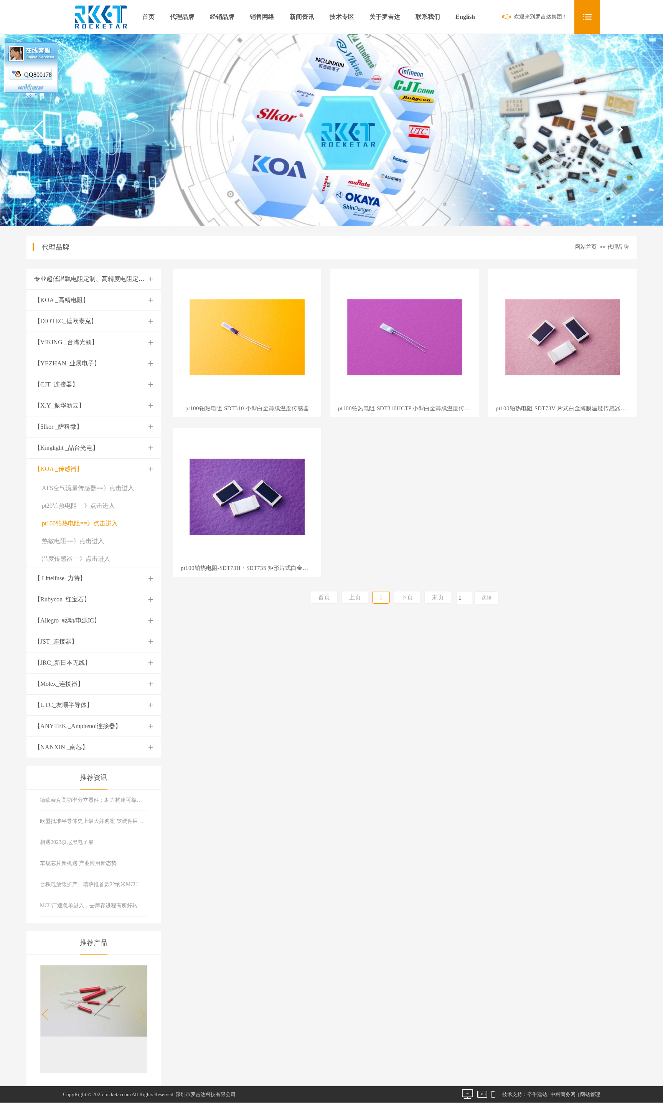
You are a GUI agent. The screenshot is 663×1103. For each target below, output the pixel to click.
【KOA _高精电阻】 (61, 300)
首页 (148, 16)
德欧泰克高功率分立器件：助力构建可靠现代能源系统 (93, 800)
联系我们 (428, 16)
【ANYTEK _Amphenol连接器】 (77, 726)
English (465, 16)
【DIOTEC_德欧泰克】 (65, 321)
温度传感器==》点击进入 (76, 558)
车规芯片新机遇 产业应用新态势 (78, 863)
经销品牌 (222, 16)
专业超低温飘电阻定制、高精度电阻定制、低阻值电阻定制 (114, 279)
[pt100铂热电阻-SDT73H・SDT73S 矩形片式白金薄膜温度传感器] (247, 496)
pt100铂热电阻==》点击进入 (80, 523)
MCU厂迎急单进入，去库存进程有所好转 (89, 905)
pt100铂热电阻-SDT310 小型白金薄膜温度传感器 (247, 408)
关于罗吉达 (384, 16)
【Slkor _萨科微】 (58, 426)
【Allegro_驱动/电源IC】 (67, 620)
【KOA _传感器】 (58, 469)
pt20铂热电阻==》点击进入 (78, 505)
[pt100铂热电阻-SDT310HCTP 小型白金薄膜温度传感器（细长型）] (404, 336)
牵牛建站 (537, 1094)
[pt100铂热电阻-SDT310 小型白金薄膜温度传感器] (247, 336)
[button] (139, 1014)
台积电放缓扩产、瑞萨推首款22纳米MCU (89, 884)
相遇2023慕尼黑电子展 (67, 842)
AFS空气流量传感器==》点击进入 (88, 488)
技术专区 (342, 16)
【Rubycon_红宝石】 (62, 599)
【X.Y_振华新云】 (59, 405)
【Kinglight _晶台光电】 (66, 447)
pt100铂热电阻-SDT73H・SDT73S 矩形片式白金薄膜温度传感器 (251, 568)
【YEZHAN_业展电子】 (67, 363)
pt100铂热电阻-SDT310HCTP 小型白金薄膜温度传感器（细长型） (408, 408)
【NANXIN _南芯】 (61, 747)
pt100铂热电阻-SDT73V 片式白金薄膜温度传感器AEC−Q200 (566, 408)
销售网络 (262, 16)
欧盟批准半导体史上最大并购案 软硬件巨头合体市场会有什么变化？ (93, 821)
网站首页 (586, 247)
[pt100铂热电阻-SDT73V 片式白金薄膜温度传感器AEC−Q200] (562, 336)
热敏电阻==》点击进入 (73, 541)
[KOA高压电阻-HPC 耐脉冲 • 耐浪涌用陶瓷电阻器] (93, 1034)
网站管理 (590, 1094)
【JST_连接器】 (56, 641)
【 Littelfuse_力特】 (60, 578)
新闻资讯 (302, 16)
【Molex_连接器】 (59, 683)
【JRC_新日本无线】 (62, 662)
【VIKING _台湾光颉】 (66, 342)
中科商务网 (563, 1094)
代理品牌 (182, 16)
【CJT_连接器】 (56, 384)
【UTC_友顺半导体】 (63, 705)
